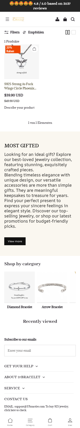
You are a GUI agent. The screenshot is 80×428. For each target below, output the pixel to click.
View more (15, 241)
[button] (7, 19)
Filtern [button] (15, 32)
